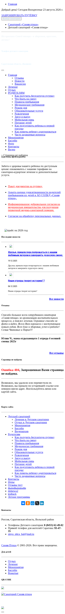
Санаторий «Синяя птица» (23, 24)
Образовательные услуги (29, 110)
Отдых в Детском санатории (31, 422)
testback (12, 494)
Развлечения (22, 113)
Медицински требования (29, 446)
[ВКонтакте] (23, 503)
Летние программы (19, 497)
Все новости (56, 299)
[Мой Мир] (32, 503)
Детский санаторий (19, 416)
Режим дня (21, 107)
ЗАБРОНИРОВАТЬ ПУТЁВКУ (19, 15)
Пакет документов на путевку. (25, 186)
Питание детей (23, 122)
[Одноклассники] (28, 503)
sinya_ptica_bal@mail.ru (21, 534)
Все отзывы (56, 353)
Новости (19, 81)
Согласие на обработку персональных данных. (34, 216)
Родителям (14, 434)
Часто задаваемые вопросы (30, 134)
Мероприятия (16, 137)
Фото (11, 143)
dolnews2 (13, 491)
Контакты (13, 146)
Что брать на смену (25, 98)
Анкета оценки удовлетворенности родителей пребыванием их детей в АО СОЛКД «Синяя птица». (34, 195)
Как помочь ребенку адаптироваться (35, 131)
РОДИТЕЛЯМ (16, 92)
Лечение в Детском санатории (32, 419)
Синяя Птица (8, 545)
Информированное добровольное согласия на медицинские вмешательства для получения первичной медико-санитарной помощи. (34, 207)
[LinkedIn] (42, 503)
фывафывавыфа (17, 488)
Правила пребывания (27, 101)
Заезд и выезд (22, 116)
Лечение (13, 86)
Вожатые (13, 573)
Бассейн (12, 140)
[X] (37, 503)
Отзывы (19, 78)
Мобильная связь (24, 119)
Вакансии (20, 84)
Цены (11, 482)
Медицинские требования (29, 104)
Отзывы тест (15, 485)
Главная (12, 4)
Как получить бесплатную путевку (34, 95)
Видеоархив (21, 431)
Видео (11, 149)
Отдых (12, 89)
